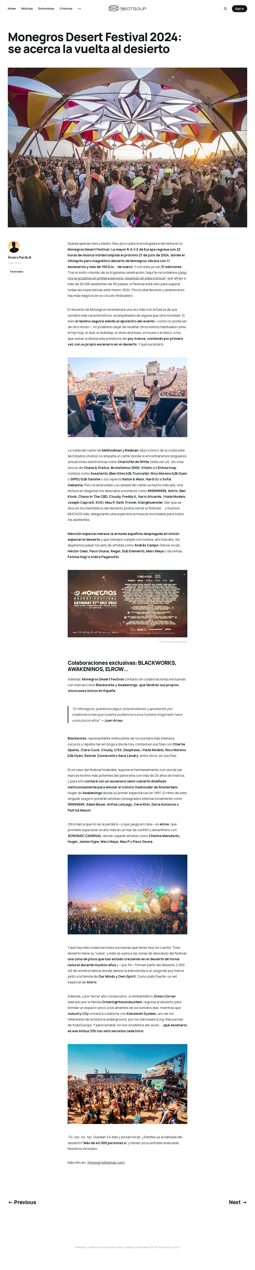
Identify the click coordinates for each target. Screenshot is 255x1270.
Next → (238, 1202)
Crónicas (66, 8)
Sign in (239, 9)
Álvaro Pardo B (19, 257)
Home (12, 8)
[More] (79, 8)
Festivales (16, 271)
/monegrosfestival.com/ (106, 1162)
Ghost (176, 1247)
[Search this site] (225, 8)
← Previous (22, 1202)
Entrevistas (46, 8)
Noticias (27, 8)
